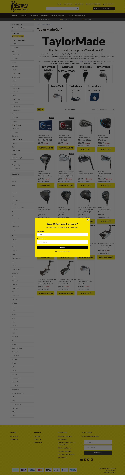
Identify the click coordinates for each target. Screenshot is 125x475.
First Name (40, 231)
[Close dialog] (88, 220)
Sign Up (62, 247)
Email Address (41, 239)
